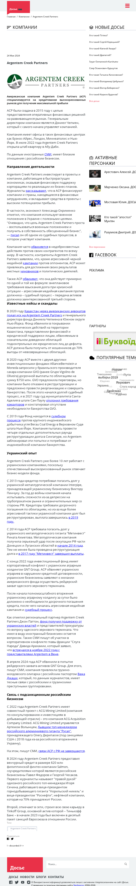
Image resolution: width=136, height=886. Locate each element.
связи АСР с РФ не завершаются (61, 751)
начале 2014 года (70, 545)
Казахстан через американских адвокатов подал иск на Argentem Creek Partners (46, 313)
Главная (11, 16)
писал (15, 235)
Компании (24, 16)
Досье (13, 877)
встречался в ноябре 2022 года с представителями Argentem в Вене (33, 652)
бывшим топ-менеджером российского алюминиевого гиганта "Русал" (42, 729)
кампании (30, 263)
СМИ (47, 154)
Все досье (94, 101)
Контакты (56, 877)
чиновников (29, 271)
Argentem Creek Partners (23, 828)
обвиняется (39, 247)
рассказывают (36, 191)
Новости (27, 877)
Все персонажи (97, 246)
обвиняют (30, 279)
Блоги (41, 877)
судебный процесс (38, 610)
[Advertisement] (71, 42)
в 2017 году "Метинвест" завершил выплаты (51, 554)
